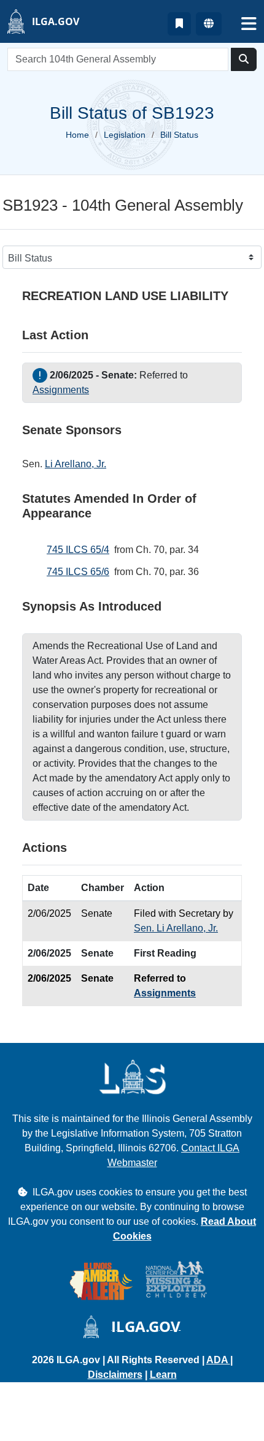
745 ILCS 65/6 (78, 571)
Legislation (125, 135)
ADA (218, 1360)
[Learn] (179, 24)
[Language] (209, 24)
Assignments (61, 390)
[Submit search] (244, 59)
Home (77, 135)
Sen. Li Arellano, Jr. (176, 928)
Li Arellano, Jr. (75, 464)
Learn (163, 1374)
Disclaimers (115, 1374)
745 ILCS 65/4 (78, 549)
